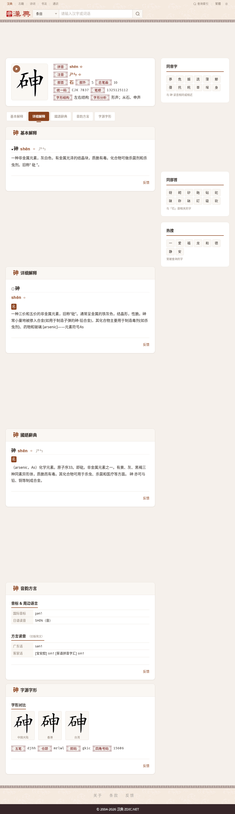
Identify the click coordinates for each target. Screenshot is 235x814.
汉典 (9, 4)
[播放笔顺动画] (16, 69)
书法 (44, 4)
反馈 (146, 182)
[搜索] (137, 14)
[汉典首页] (18, 14)
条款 (114, 795)
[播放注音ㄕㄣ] (80, 74)
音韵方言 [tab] (82, 116)
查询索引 (202, 4)
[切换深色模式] (226, 3)
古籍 (21, 4)
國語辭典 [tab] (60, 116)
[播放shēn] (81, 67)
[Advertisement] (117, 36)
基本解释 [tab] (16, 116)
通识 (55, 4)
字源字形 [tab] (104, 116)
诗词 (32, 4)
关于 (98, 795)
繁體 (218, 4)
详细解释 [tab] (38, 116)
